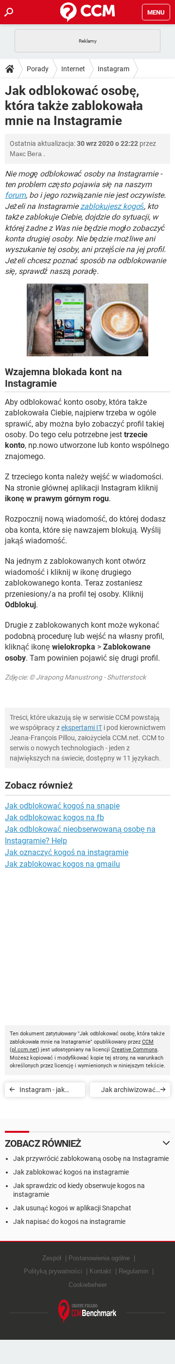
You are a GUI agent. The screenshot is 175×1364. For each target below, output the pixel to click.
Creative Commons (134, 1050)
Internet (73, 69)
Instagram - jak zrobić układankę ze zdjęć (49, 1091)
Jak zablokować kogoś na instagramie (71, 1172)
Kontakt (100, 1271)
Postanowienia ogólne (99, 1258)
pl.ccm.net (24, 1050)
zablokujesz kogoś (112, 206)
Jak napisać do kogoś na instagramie (69, 1221)
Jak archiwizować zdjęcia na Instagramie (128, 1091)
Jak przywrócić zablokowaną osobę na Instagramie (91, 1158)
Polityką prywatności (53, 1271)
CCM (148, 1042)
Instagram (113, 69)
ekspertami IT (81, 727)
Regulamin (133, 1271)
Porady (38, 69)
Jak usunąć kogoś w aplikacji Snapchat (72, 1208)
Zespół (51, 1258)
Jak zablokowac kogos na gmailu (62, 864)
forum (15, 195)
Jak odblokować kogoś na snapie (62, 805)
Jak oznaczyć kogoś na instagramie (66, 852)
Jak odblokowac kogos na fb (54, 817)
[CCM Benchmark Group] (87, 1311)
